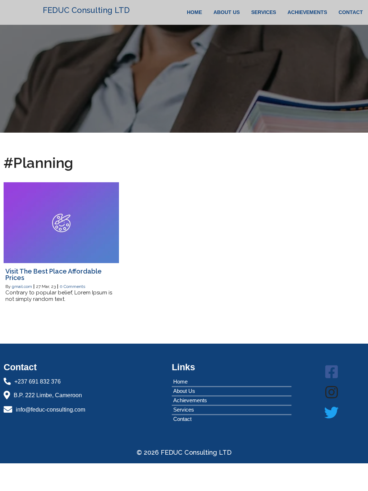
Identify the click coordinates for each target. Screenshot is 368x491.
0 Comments (72, 286)
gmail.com (22, 286)
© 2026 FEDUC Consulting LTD (184, 452)
